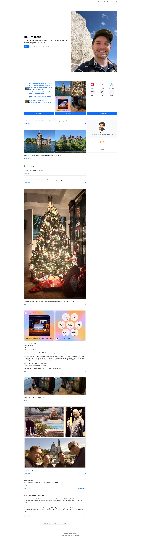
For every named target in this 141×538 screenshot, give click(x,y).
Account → (46, 46)
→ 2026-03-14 (27, 173)
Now (108, 2)
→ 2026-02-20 (27, 182)
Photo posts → (70, 113)
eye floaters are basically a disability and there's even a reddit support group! (40, 84)
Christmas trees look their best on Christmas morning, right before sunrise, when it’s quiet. (40, 101)
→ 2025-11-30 (27, 400)
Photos (104, 2)
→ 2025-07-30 (27, 488)
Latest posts (35, 46)
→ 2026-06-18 (27, 158)
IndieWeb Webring (70, 533)
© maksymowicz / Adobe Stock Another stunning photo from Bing (40, 92)
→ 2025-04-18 (27, 516)
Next (64, 523)
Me (112, 2)
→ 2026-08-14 (27, 123)
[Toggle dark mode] (116, 1)
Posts (99, 2)
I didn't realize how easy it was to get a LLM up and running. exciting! (40, 97)
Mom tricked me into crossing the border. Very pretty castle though (40, 88)
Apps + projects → (102, 113)
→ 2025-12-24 (27, 371)
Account (102, 150)
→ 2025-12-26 (27, 304)
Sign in (26, 46)
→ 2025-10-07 (27, 473)
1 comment (82, 182)
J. (23, 1)
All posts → (39, 113)
